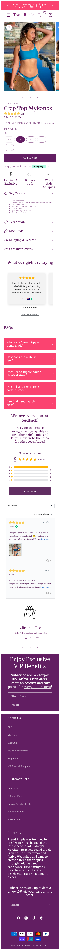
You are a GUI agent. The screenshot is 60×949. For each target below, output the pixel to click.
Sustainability (14, 819)
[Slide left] (22, 97)
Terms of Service (16, 811)
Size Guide (13, 742)
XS (11, 140)
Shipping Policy (29, 638)
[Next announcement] (52, 5)
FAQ (10, 727)
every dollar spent (37, 687)
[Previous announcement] (7, 5)
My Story (12, 735)
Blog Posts (13, 758)
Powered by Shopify (40, 945)
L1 (9, 147)
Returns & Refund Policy (20, 803)
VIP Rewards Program (19, 766)
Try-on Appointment (18, 750)
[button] (8, 15)
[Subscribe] (48, 705)
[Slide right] (37, 97)
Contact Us (13, 788)
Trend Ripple (24, 945)
